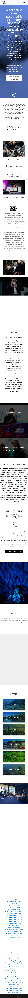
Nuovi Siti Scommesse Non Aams (14, 978)
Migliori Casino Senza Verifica (14, 971)
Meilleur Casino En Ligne (14, 925)
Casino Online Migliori (14, 957)
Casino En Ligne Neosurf (14, 992)
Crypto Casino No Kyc (14, 937)
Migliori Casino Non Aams (14, 915)
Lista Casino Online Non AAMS (14, 990)
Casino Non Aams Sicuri (14, 907)
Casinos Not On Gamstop (14, 901)
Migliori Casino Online (14, 965)
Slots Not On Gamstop (14, 927)
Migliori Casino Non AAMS (14, 980)
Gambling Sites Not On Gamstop (14, 941)
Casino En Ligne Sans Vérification (14, 982)
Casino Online (14, 935)
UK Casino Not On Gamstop (14, 949)
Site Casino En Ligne (14, 972)
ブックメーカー (14, 969)
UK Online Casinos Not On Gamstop (14, 911)
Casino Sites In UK (14, 939)
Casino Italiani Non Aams (14, 951)
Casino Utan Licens (14, 903)
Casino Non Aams (14, 953)
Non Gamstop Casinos (14, 905)
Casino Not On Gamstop (14, 943)
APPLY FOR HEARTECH (14, 551)
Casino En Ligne (14, 974)
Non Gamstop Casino (14, 909)
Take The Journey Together (14, 78)
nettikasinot (21, 484)
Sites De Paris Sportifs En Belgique (14, 961)
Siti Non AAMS (14, 986)
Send (19, 893)
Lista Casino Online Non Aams (14, 933)
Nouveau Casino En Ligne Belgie (14, 963)
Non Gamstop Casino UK (14, 945)
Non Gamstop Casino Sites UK (14, 917)
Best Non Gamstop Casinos (14, 913)
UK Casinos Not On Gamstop (14, 947)
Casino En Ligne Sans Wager (14, 988)
